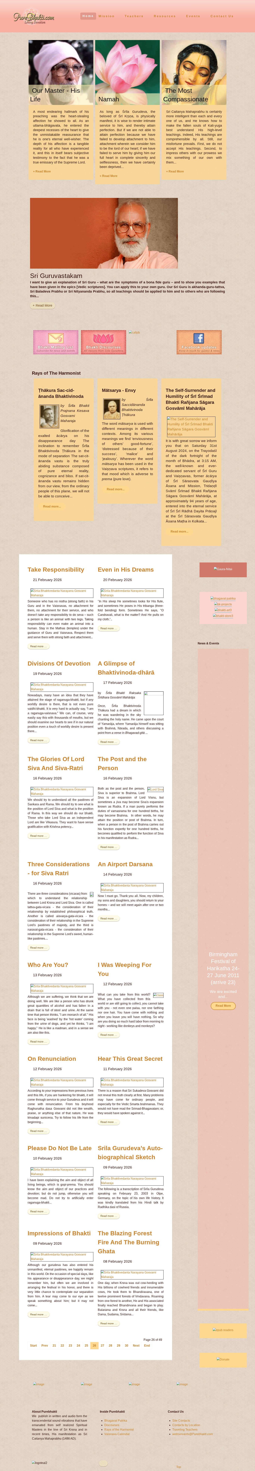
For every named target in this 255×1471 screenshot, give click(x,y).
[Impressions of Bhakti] (62, 1256)
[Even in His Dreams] (132, 592)
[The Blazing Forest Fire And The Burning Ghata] (132, 1274)
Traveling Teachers (185, 1429)
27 (102, 1345)
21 (54, 1345)
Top (178, 1467)
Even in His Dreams (126, 569)
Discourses (111, 1425)
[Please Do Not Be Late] (62, 1171)
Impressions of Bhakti (59, 1233)
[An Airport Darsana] (132, 887)
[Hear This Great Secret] (132, 1082)
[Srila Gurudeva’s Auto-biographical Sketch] (132, 1180)
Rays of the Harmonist (119, 1429)
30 (126, 1345)
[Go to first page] (33, 1345)
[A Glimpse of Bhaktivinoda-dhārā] (153, 703)
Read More (223, 1005)
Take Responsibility (56, 569)
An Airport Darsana (125, 864)
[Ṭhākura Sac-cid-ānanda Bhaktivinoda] (49, 416)
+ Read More (42, 171)
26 (94, 1345)
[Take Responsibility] (62, 592)
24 (78, 1345)
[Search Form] (245, 15)
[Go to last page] (147, 1345)
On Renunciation (52, 1058)
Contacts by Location (186, 1425)
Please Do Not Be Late (60, 1148)
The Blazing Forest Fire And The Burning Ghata (128, 1242)
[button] (241, 980)
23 (70, 1345)
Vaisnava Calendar (117, 1434)
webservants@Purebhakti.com (192, 1434)
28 (110, 1345)
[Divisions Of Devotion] (62, 687)
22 (62, 1345)
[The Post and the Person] (155, 789)
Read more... (52, 506)
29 (118, 1345)
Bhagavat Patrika (115, 1420)
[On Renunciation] (62, 1082)
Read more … (38, 646)
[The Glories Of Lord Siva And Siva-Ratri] (62, 791)
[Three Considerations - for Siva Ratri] (91, 894)
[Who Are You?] (62, 988)
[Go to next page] (136, 1345)
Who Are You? (48, 964)
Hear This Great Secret (130, 1058)
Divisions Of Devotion (59, 663)
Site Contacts (181, 1420)
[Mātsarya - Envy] (111, 409)
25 (86, 1345)
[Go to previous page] (44, 1345)
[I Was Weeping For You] (158, 995)
